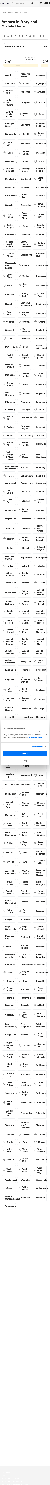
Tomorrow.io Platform (10, 1478)
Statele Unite (13, 12)
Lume (4, 12)
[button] (24, 3)
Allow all (25, 754)
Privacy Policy (35, 737)
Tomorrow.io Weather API (12, 1481)
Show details (37, 746)
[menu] (46, 3)
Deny (25, 761)
